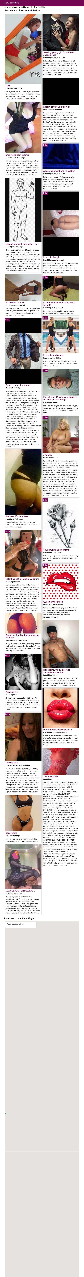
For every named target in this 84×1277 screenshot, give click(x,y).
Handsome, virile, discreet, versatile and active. (56, 671)
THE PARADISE (51, 776)
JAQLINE (47, 455)
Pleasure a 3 (12, 692)
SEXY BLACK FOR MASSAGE (20, 890)
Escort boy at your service (56, 107)
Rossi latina (11, 833)
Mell (8, 85)
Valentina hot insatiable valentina (22, 579)
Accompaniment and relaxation (59, 171)
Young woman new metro (56, 550)
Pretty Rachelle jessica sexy (57, 729)
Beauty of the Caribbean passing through (22, 636)
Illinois (33, 7)
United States (24, 7)
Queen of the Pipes (53, 602)
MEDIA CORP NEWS (12, 3)
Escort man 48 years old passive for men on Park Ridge (60, 398)
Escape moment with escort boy (22, 244)
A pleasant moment (15, 302)
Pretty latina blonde (53, 355)
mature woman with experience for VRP (59, 303)
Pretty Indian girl (51, 257)
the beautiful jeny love (17, 516)
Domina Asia (12, 762)
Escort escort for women (18, 385)
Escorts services (11, 7)
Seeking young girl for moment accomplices (59, 53)
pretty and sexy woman (18, 155)
